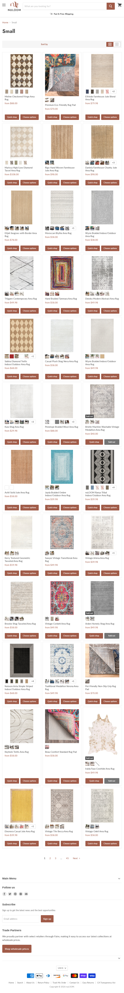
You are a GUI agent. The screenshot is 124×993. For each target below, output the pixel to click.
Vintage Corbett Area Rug (57, 623)
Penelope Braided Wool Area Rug (61, 426)
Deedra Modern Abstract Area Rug (102, 298)
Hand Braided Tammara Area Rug (61, 298)
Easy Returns (88, 982)
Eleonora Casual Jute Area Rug (20, 831)
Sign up (47, 918)
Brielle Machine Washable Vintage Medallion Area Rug (102, 428)
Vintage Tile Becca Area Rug (59, 831)
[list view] (117, 44)
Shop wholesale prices (17, 948)
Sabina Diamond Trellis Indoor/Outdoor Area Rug (17, 363)
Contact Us (74, 982)
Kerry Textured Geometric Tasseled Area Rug (17, 559)
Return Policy (43, 982)
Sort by (44, 44)
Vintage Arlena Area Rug (97, 558)
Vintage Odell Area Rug (96, 831)
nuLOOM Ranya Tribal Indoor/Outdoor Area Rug (98, 494)
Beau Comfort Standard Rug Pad (61, 751)
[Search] (111, 6)
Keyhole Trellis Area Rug (17, 751)
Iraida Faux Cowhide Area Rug (99, 768)
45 (67, 858)
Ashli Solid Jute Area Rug (17, 492)
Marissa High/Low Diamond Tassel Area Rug (19, 169)
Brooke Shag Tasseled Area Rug (20, 623)
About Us (30, 982)
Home (5, 22)
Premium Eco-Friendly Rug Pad (60, 105)
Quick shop (12, 117)
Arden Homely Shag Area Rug (99, 623)
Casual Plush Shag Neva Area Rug (61, 361)
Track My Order (59, 982)
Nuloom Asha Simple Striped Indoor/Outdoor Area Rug (19, 688)
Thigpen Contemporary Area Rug (21, 298)
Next (75, 858)
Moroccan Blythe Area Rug (58, 233)
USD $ (60, 968)
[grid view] (109, 44)
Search (20, 982)
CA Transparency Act (106, 982)
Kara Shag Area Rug (14, 426)
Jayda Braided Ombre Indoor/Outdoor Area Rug (57, 494)
